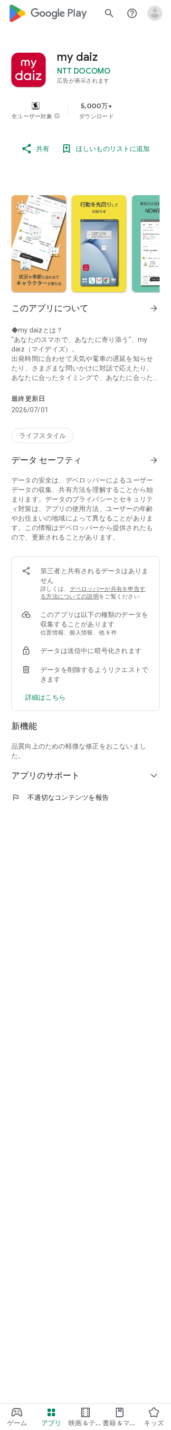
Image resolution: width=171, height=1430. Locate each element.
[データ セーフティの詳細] (45, 697)
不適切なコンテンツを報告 (60, 797)
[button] (57, 116)
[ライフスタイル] (42, 435)
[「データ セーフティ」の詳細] (153, 460)
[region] (85, 110)
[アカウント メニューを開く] (154, 13)
